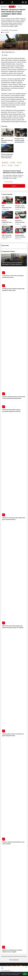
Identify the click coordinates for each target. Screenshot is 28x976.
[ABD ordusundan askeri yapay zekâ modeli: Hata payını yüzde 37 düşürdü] (7, 232)
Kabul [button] (25, 974)
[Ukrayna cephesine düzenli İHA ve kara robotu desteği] (14, 792)
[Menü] (2, 2)
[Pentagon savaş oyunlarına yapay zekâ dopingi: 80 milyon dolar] (21, 135)
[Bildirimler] (26, 2)
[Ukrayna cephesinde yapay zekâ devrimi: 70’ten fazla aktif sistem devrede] (7, 151)
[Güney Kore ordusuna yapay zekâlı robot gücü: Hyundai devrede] (20, 218)
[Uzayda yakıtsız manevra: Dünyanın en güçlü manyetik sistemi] (20, 232)
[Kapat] (26, 967)
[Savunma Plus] (12, 2)
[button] (23, 2)
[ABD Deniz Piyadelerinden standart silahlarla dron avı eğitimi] (14, 900)
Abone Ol (14, 185)
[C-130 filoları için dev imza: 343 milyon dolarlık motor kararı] (14, 272)
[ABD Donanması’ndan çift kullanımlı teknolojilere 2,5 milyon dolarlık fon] (7, 135)
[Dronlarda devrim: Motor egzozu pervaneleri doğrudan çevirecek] (14, 406)
